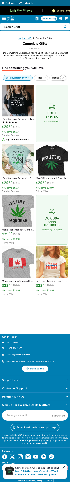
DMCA (49, 480)
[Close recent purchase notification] (64, 467)
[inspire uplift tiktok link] (51, 456)
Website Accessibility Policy (30, 480)
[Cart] (66, 18)
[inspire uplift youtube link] (35, 456)
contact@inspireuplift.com (18, 355)
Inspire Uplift (25, 38)
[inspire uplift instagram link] (20, 456)
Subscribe (58, 415)
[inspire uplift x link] (12, 456)
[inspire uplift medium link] (28, 456)
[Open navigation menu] (4, 18)
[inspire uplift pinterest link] (43, 456)
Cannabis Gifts (44, 38)
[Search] (65, 26)
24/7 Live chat (12, 342)
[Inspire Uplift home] (10, 18)
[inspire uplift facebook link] (4, 456)
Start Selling (49, 18)
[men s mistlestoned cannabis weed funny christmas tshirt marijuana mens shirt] (9, 470)
